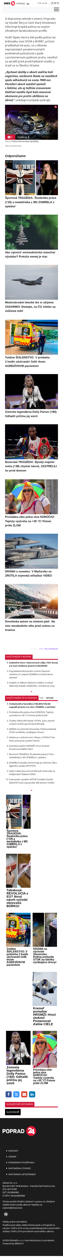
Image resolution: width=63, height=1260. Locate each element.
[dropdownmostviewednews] (31, 692)
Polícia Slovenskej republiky (25, 141)
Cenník (12, 1156)
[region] (27, 4)
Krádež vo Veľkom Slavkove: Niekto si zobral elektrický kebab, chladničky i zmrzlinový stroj (31, 684)
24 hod (49, 697)
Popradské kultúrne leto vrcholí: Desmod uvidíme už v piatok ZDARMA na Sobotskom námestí (31, 674)
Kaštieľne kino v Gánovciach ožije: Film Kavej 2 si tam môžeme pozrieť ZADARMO (33, 664)
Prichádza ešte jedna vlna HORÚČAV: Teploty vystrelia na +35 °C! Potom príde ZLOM (31, 714)
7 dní (40, 697)
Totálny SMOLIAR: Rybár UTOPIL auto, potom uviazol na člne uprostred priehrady (32, 722)
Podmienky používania (21, 1162)
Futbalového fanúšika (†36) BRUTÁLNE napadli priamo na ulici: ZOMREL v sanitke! (32, 705)
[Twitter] (16, 1094)
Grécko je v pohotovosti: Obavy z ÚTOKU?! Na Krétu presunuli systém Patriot (32, 739)
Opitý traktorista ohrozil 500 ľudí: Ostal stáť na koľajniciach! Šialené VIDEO (32, 773)
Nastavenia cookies (19, 1168)
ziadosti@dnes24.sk (12, 1207)
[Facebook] (8, 1094)
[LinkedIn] (32, 1094)
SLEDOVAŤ (12, 1112)
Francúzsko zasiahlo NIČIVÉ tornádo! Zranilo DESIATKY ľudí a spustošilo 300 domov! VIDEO (31, 781)
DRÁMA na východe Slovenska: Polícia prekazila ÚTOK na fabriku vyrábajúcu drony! (32, 730)
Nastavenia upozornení (22, 1174)
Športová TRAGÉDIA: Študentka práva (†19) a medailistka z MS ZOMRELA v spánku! (31, 756)
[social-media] (5, 1214)
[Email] (24, 1094)
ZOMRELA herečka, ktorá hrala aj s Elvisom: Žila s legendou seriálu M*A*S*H (33, 764)
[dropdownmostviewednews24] (31, 790)
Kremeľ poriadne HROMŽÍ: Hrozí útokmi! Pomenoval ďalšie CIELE (29, 747)
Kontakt (13, 1150)
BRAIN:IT (19, 1243)
